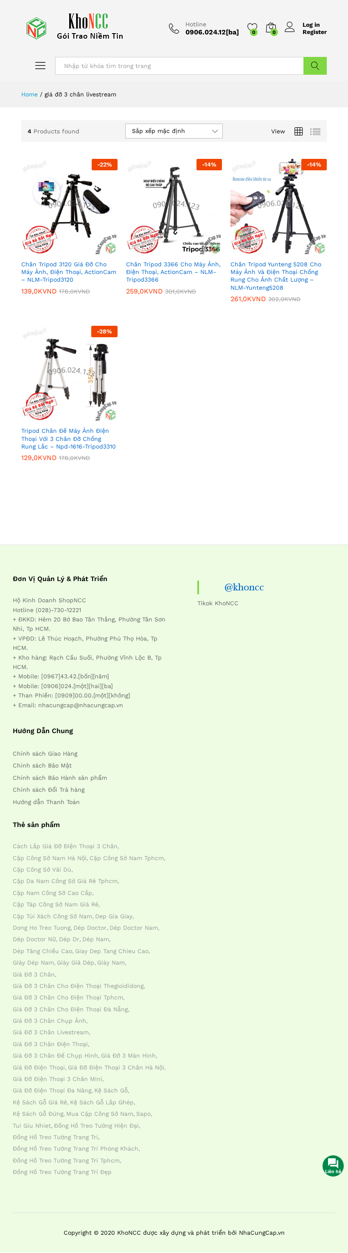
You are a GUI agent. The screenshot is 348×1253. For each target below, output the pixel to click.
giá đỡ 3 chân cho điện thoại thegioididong (78, 985)
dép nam (95, 939)
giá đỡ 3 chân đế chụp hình (55, 1055)
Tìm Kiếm (315, 66)
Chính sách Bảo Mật (42, 765)
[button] (48, 250)
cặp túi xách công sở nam (52, 916)
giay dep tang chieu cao (112, 951)
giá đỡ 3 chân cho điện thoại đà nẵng (70, 1009)
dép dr (69, 939)
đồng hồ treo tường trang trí (55, 1137)
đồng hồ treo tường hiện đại (96, 1125)
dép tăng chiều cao (42, 951)
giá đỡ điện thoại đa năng (52, 1090)
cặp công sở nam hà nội (50, 858)
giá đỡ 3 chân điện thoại (50, 1044)
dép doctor (90, 927)
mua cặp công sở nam (99, 1113)
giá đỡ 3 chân (34, 974)
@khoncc (244, 587)
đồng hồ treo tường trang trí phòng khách (75, 1148)
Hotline (195, 24)
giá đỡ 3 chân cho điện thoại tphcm (68, 997)
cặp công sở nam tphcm (127, 858)
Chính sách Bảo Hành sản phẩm (60, 777)
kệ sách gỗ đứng (38, 1113)
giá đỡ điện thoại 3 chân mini (57, 1078)
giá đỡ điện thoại (39, 1067)
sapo (143, 1113)
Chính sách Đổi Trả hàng (48, 789)
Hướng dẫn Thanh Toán (46, 802)
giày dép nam (33, 962)
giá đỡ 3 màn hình (128, 1055)
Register (315, 31)
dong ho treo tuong (41, 927)
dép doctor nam (133, 927)
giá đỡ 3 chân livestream (51, 1032)
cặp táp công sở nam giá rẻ (55, 904)
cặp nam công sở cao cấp (52, 892)
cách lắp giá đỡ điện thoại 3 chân (65, 846)
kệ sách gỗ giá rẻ (40, 1102)
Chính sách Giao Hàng (45, 753)
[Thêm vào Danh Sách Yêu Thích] (87, 250)
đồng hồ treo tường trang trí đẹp (62, 1171)
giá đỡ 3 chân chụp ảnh (49, 1020)
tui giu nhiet (32, 1125)
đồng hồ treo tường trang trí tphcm (66, 1160)
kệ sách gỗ (111, 1090)
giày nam (111, 962)
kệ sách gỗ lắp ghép (102, 1102)
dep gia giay (113, 916)
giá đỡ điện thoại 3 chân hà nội (116, 1067)
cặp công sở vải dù (42, 869)
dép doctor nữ (34, 939)
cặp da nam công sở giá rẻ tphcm (65, 881)
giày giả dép (75, 962)
